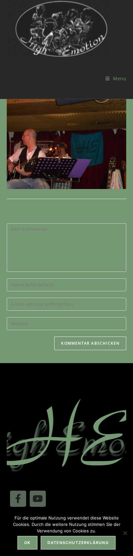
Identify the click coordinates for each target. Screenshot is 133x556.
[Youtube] (38, 499)
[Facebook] (18, 499)
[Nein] (125, 533)
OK (27, 542)
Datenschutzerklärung (78, 542)
